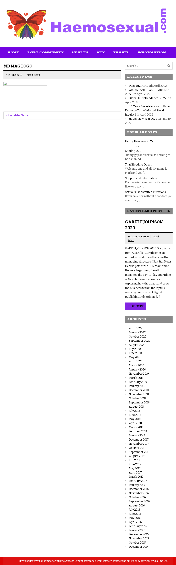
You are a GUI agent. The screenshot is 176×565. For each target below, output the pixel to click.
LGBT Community (46, 52)
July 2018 (134, 410)
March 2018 (136, 427)
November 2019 (139, 373)
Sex (101, 52)
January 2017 (137, 485)
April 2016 (135, 522)
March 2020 (136, 365)
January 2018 (137, 435)
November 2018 (139, 394)
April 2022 (135, 328)
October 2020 (137, 336)
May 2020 (135, 357)
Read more (136, 306)
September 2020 (139, 340)
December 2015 (139, 534)
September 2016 (139, 501)
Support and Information (141, 178)
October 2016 (137, 497)
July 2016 (134, 509)
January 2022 (137, 332)
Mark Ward (33, 74)
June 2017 (135, 464)
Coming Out (133, 150)
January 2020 (137, 369)
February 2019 (138, 382)
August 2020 (137, 344)
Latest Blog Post (144, 211)
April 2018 (135, 423)
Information (152, 52)
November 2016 (139, 493)
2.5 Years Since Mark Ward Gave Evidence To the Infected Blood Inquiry (147, 110)
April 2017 (135, 472)
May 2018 (135, 419)
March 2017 (136, 476)
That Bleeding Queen (138, 164)
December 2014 (139, 546)
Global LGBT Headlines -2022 (147, 98)
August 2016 (137, 505)
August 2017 (137, 456)
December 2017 (139, 439)
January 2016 (137, 530)
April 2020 (135, 361)
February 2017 (138, 480)
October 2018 (137, 398)
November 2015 (139, 538)
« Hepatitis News (17, 115)
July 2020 (135, 349)
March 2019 (136, 377)
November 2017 (139, 443)
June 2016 (135, 513)
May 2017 (135, 468)
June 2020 (135, 353)
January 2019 (137, 386)
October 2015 (137, 542)
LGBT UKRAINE (138, 85)
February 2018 (138, 431)
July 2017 (134, 460)
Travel (121, 52)
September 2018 (139, 402)
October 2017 (137, 447)
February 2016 (138, 526)
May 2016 (135, 518)
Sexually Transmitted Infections (145, 192)
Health (80, 52)
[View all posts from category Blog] (168, 211)
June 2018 (135, 414)
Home (13, 52)
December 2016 (139, 489)
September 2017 (139, 452)
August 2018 (137, 406)
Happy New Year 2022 (143, 118)
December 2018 (139, 390)
